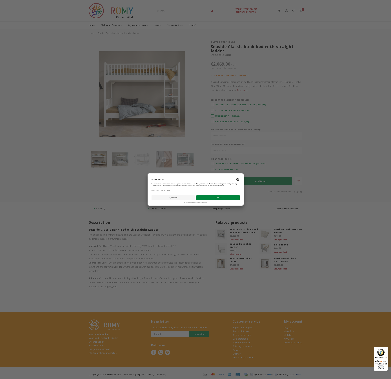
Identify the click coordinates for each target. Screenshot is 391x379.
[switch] (381, 367)
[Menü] (386, 349)
